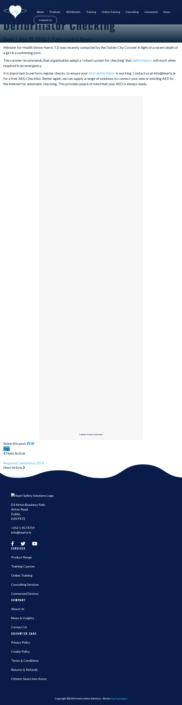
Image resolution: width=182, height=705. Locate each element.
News (166, 12)
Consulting (132, 12)
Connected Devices (25, 593)
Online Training (111, 12)
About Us (17, 609)
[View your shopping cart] (177, 20)
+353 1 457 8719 (23, 528)
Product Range (21, 557)
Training (91, 12)
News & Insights (22, 618)
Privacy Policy (20, 642)
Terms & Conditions (25, 660)
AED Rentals (73, 12)
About (40, 12)
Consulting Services (25, 584)
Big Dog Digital (119, 698)
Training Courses (23, 566)
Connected (151, 12)
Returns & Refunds (24, 670)
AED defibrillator (102, 73)
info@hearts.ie (21, 532)
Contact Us (45, 20)
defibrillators (142, 60)
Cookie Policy (20, 651)
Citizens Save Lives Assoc (29, 679)
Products (54, 12)
